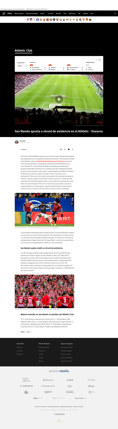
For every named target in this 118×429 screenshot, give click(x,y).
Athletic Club (23, 50)
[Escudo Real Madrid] (77, 19)
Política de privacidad (53, 406)
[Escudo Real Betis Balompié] (73, 19)
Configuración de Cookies (66, 406)
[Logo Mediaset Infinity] (26, 380)
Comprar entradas (67, 347)
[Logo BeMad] (26, 392)
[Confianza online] (59, 422)
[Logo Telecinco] (48, 380)
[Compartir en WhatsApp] (61, 149)
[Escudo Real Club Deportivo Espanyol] (44, 19)
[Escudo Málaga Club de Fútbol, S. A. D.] (57, 19)
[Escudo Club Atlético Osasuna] (60, 19)
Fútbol (10, 13)
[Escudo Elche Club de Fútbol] (40, 19)
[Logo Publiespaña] (59, 398)
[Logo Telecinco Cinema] (70, 392)
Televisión (19, 354)
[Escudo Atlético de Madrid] (31, 19)
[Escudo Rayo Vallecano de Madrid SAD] (67, 19)
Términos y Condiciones (40, 406)
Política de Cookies (78, 406)
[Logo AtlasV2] (37, 398)
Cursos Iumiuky (66, 354)
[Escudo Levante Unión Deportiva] (54, 19)
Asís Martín (23, 140)
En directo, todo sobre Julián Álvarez (38, 9)
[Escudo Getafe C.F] (50, 19)
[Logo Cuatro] (69, 380)
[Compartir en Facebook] (72, 149)
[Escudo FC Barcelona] (47, 19)
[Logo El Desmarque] (26, 386)
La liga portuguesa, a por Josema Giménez (14, 9)
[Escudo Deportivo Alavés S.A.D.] (37, 19)
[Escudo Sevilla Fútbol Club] (83, 19)
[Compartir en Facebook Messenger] (68, 149)
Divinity (41, 358)
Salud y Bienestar (66, 361)
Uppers (41, 361)
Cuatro (41, 354)
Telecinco (42, 351)
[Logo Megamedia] (60, 414)
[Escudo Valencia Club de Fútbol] (86, 19)
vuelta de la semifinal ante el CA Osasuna (50, 161)
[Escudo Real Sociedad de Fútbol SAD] (80, 19)
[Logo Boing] (70, 386)
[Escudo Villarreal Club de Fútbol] (90, 19)
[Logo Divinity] (92, 380)
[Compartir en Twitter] (64, 149)
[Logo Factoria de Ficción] (48, 386)
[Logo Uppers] (48, 392)
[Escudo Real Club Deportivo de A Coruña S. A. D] (70, 19)
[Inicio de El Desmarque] (3, 13)
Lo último (19, 351)
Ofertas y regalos (66, 351)
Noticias (19, 347)
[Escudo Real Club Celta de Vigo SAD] (34, 19)
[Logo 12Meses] (91, 392)
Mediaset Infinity (44, 347)
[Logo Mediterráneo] (81, 398)
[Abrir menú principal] (115, 13)
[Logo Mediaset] (59, 372)
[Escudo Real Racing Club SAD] (63, 19)
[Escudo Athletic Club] (27, 19)
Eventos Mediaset (66, 358)
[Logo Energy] (92, 386)
